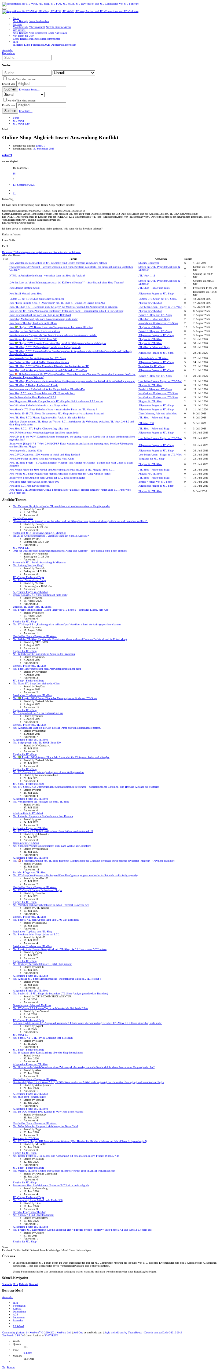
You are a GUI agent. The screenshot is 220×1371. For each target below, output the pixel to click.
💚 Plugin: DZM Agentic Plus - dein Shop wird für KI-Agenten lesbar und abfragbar (57, 343)
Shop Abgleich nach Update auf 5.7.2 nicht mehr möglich (47, 477)
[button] (4, 9)
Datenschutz (19, 1311)
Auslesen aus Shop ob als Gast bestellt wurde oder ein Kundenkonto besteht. (53, 335)
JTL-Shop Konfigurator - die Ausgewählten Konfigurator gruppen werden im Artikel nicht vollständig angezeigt (72, 381)
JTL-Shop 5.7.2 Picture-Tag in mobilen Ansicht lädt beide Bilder (47, 417)
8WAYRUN (51, 1335)
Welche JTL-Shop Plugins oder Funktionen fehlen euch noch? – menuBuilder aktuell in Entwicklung (66, 310)
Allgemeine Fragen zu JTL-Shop (156, 293)
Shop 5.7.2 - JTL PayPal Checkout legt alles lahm (39, 428)
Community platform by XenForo (36, 1332)
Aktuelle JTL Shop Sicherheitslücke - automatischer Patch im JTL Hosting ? (53, 409)
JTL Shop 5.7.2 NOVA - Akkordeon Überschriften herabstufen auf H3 (49, 366)
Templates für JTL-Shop (151, 366)
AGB (16, 1314)
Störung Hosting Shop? (24, 287)
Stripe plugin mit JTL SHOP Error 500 (33, 339)
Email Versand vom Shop (25, 293)
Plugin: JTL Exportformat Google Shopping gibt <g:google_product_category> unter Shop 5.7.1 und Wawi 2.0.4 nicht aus (82, 1229)
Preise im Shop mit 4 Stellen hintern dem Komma (39, 362)
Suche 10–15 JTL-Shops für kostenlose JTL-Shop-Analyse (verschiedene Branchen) (56, 413)
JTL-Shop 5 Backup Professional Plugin (33, 385)
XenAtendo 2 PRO (12, 1335)
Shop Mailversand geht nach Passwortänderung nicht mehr (43, 319)
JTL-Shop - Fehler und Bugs (154, 287)
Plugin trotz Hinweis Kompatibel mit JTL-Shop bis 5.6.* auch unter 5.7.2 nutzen (56, 401)
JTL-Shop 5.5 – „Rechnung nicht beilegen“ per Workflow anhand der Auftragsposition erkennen (63, 306)
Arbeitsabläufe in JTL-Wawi (153, 358)
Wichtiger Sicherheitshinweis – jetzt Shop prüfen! (38, 405)
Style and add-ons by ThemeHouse (123, 1332)
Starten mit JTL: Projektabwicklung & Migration (39, 532)
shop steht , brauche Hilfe (25, 450)
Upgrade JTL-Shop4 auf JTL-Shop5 (157, 298)
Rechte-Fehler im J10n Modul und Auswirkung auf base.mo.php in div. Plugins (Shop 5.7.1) (62, 469)
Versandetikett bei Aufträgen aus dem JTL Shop (37, 358)
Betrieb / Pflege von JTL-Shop (155, 314)
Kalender (23, 1284)
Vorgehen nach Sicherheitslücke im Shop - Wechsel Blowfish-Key (47, 389)
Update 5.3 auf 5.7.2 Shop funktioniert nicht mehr (36, 298)
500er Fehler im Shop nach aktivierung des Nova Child (41, 458)
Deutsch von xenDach (163, 1332)
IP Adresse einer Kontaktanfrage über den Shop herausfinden (44, 432)
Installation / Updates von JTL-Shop (158, 323)
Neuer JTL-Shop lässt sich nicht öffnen (33, 323)
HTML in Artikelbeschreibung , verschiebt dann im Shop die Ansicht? (47, 275)
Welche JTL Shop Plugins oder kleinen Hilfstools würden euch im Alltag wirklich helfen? (60, 473)
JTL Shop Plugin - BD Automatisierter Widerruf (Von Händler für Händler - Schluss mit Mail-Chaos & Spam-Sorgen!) (80, 1141)
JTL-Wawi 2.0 (146, 423)
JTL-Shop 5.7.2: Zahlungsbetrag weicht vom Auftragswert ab (44, 347)
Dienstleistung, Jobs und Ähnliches (157, 413)
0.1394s (28, 1352)
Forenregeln (19, 1305)
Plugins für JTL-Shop (150, 302)
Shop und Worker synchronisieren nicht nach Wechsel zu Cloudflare (48, 370)
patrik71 (40, 145)
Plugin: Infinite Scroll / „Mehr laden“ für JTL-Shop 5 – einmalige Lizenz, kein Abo (57, 302)
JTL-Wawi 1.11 (146, 275)
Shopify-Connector (148, 262)
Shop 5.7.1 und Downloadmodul (29, 485)
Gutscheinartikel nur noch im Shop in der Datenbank (40, 314)
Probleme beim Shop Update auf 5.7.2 (32, 397)
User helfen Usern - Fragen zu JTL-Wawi (160, 306)
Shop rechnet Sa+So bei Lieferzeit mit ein (34, 331)
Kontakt (33, 1284)
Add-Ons (78, 1332)
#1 (14, 193)
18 (14, 173)
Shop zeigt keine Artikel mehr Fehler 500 (34, 481)
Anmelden (7, 1297)
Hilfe (15, 1284)
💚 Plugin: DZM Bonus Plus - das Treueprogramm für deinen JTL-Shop (51, 327)
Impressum (19, 1317)
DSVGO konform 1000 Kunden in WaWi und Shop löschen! (44, 454)
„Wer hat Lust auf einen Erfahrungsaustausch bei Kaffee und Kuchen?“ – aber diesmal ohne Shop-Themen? (66, 282)
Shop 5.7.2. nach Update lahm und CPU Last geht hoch (42, 393)
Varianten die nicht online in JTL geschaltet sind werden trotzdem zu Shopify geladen (58, 262)
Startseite (7, 1284)
